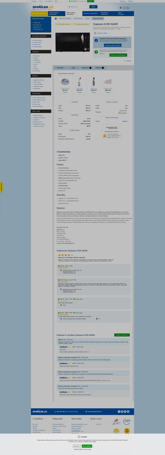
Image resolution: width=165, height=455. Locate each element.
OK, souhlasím (87, 446)
